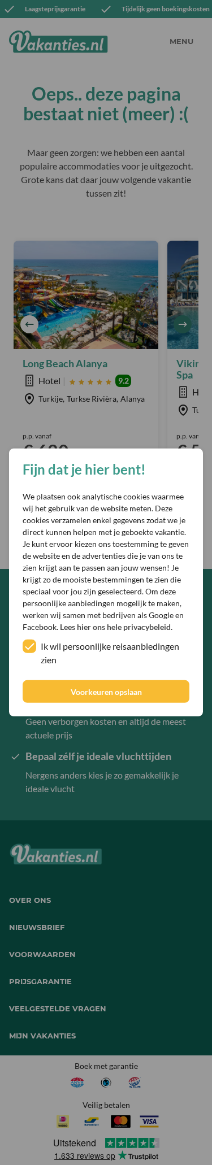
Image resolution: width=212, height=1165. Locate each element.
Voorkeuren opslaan (106, 692)
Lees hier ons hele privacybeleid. (116, 627)
